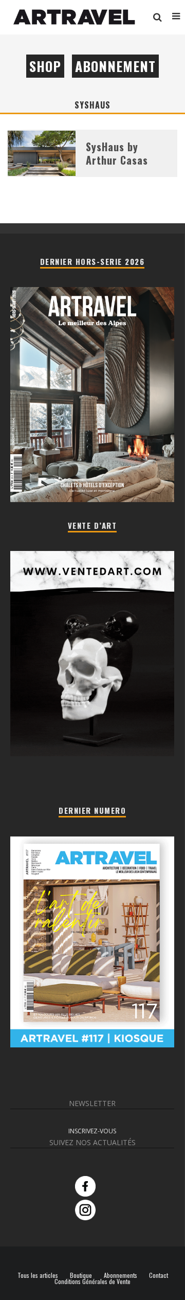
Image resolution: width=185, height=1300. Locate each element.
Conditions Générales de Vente (92, 1281)
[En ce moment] (92, 1044)
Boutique (81, 1275)
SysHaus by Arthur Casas (117, 153)
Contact (158, 1275)
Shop (45, 66)
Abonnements (120, 1275)
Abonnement (115, 66)
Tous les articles (37, 1275)
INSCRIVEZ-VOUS (92, 1131)
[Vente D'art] (92, 754)
